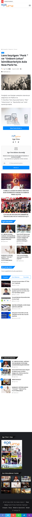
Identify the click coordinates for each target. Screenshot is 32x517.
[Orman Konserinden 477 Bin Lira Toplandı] (6, 284)
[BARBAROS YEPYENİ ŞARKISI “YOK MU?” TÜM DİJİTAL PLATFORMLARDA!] (8, 250)
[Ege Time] (7, 5)
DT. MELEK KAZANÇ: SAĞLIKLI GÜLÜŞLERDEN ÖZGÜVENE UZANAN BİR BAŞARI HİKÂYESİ (8, 236)
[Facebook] (13, 510)
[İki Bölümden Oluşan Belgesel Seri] (26, 491)
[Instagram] (19, 510)
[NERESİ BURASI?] (6, 382)
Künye (10, 507)
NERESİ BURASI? (8, 1)
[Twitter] (15, 510)
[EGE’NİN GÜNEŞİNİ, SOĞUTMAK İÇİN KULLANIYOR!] (6, 307)
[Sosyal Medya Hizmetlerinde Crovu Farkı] (6, 300)
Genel (15, 49)
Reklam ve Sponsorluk (19, 507)
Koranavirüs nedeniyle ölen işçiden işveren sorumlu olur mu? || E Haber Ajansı (20, 290)
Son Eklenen (15, 277)
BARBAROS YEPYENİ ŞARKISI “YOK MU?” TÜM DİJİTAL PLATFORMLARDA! (7, 258)
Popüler (5, 277)
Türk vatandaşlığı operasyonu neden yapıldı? (23, 257)
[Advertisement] (16, 25)
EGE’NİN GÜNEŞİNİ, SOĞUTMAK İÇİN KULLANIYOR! (21, 306)
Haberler (10, 49)
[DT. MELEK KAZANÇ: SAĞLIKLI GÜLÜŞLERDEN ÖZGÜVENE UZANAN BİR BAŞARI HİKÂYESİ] (8, 229)
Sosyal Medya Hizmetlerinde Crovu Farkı (21, 298)
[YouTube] (17, 510)
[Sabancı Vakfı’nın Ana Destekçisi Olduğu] (6, 491)
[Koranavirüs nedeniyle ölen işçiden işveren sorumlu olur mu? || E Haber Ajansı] (6, 291)
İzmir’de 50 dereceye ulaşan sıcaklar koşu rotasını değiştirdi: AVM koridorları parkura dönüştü (23, 237)
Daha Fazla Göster (15, 128)
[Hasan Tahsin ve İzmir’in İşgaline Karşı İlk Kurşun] (6, 479)
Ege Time (5, 69)
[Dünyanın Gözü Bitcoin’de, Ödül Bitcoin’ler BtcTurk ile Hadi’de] (6, 315)
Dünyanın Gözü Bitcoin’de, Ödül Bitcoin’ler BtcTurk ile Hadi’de (20, 314)
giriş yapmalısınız (17, 271)
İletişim (28, 507)
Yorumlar (26, 277)
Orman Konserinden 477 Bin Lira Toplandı (20, 282)
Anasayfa (5, 49)
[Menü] (30, 5)
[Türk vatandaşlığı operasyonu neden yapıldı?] (24, 250)
